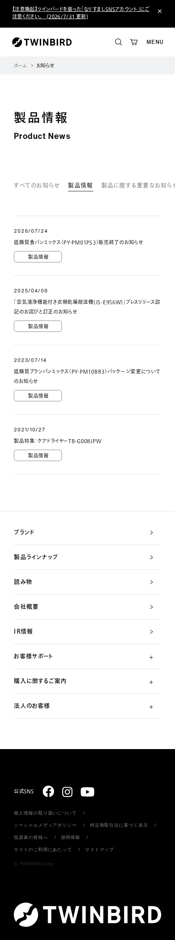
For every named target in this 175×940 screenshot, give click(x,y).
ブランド (24, 532)
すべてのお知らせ (37, 185)
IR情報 (23, 631)
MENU (155, 42)
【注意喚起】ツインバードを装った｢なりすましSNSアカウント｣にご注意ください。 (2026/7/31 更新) (80, 13)
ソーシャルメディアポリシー (45, 825)
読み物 (23, 582)
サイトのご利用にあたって (43, 849)
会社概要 (26, 606)
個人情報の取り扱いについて (45, 812)
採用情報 (71, 837)
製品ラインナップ (36, 557)
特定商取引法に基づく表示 (119, 825)
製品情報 (80, 185)
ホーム (20, 66)
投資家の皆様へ (31, 837)
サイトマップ (99, 849)
